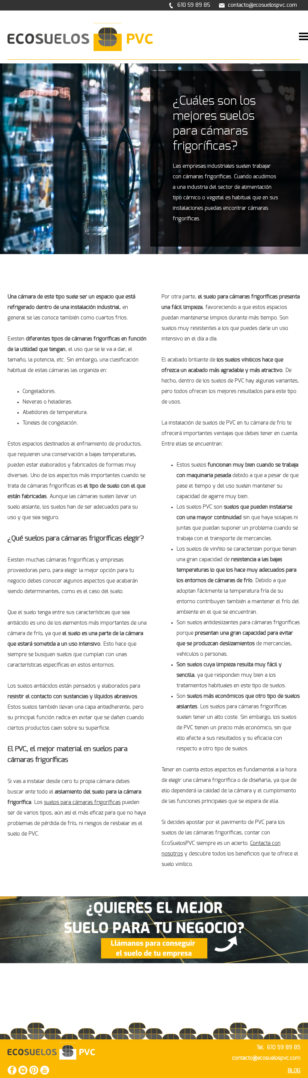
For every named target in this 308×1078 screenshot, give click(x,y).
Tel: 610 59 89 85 (278, 1047)
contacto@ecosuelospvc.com (266, 1058)
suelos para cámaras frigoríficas (82, 802)
